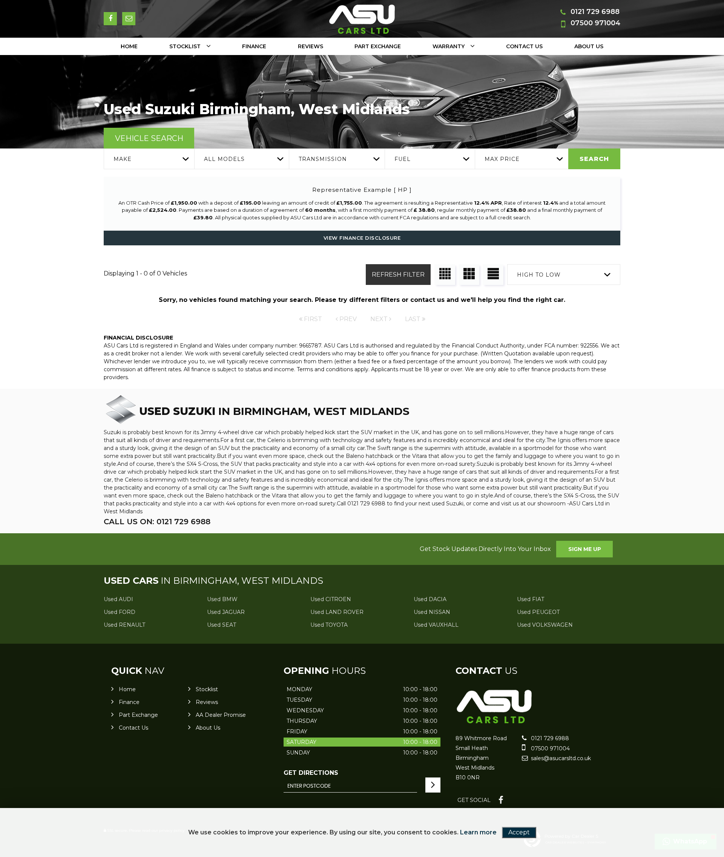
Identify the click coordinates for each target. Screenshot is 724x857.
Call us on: (157, 521)
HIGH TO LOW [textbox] (539, 274)
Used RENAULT (124, 624)
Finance (254, 46)
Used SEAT (221, 624)
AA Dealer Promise (221, 715)
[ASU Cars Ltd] (494, 722)
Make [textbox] (123, 159)
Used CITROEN (330, 599)
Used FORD (119, 612)
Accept (519, 832)
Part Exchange (377, 46)
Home (129, 46)
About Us (588, 46)
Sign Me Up (584, 549)
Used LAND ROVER (337, 612)
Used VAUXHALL (436, 624)
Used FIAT (530, 599)
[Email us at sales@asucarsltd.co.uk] (128, 18)
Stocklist (185, 46)
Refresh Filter (398, 274)
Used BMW (222, 599)
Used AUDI (118, 599)
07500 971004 (595, 23)
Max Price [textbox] (502, 159)
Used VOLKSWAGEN (545, 624)
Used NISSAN (432, 612)
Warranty (449, 46)
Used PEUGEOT (538, 612)
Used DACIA (430, 599)
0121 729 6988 (595, 12)
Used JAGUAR (226, 612)
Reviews (310, 46)
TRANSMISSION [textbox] (323, 159)
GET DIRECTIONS (311, 772)
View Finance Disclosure (362, 238)
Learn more (478, 832)
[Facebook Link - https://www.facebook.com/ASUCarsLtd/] (110, 18)
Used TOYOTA (329, 624)
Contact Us (524, 46)
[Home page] (362, 19)
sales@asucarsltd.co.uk (560, 758)
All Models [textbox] (224, 159)
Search (594, 158)
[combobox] (149, 158)
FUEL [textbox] (402, 159)
